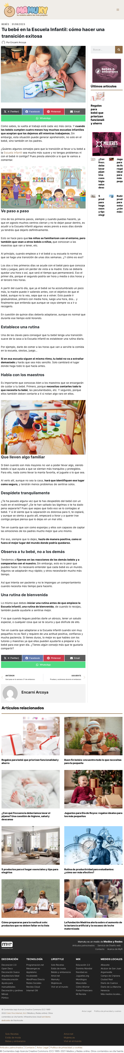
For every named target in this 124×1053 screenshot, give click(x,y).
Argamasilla (106, 972)
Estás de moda (58, 968)
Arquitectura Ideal (10, 975)
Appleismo (31, 972)
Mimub (5, 994)
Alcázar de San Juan (111, 968)
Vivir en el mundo (59, 986)
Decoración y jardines (12, 990)
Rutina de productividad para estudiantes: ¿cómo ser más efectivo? (89, 871)
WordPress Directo (35, 979)
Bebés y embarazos (61, 972)
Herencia (105, 990)
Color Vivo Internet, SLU (16, 1013)
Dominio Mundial (84, 968)
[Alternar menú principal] (118, 10)
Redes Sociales (33, 983)
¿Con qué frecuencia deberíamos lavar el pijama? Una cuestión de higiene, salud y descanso (26, 816)
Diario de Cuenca (109, 983)
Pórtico (5, 997)
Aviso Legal (86, 1011)
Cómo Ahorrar (83, 986)
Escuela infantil (13, 152)
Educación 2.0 (83, 965)
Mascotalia (81, 983)
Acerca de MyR (114, 949)
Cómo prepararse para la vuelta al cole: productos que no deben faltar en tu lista (25, 924)
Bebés (5, 24)
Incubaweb (31, 975)
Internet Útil (32, 990)
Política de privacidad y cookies (107, 1011)
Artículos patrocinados (83, 945)
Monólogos (81, 979)
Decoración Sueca (11, 972)
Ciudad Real (107, 979)
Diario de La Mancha (111, 986)
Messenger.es (33, 968)
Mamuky (55, 979)
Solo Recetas (57, 965)
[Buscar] (119, 49)
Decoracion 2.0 (9, 965)
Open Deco (7, 968)
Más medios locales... (111, 994)
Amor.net (55, 975)
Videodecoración (10, 979)
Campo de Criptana (110, 975)
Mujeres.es (56, 983)
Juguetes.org (82, 975)
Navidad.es (81, 972)
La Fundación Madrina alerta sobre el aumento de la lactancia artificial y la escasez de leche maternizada (93, 925)
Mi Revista (81, 994)
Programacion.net (35, 965)
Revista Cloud (33, 986)
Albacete (105, 965)
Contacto (99, 949)
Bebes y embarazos (15, 1041)
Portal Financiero (84, 990)
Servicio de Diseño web (109, 945)
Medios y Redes (113, 941)
